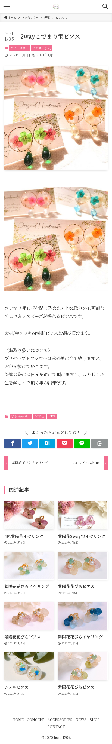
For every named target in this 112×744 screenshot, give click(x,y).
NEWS (81, 719)
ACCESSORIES (60, 719)
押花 (48, 48)
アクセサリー (20, 48)
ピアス (36, 48)
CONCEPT (35, 719)
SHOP (94, 719)
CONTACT (56, 726)
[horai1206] (56, 6)
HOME (18, 719)
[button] (105, 6)
